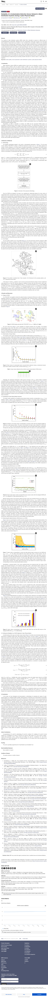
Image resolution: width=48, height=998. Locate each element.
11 (7, 92)
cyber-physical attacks (37, 59)
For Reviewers (27, 946)
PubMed (13, 763)
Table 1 (24, 337)
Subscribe (4, 984)
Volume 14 (12, 4)
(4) (46, 674)
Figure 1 (38, 144)
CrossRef (6, 763)
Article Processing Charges (6, 945)
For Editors (27, 948)
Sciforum (3, 959)
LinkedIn (26, 959)
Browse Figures (13, 32)
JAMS (2, 969)
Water (7, 4)
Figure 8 (5, 595)
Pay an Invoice (4, 946)
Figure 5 (11, 399)
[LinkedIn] (7, 868)
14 (28, 99)
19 (7, 112)
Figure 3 (8, 306)
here (10, 894)
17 (42, 110)
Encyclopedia (3, 967)
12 (30, 95)
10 (21, 87)
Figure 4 (19, 337)
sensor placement (16, 59)
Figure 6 (17, 469)
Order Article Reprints (40, 8)
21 (7, 243)
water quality (9, 59)
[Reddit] (13, 868)
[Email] (2, 868)
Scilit (10, 763)
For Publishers (27, 951)
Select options (4, 979)
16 (41, 110)
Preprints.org (3, 962)
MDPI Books (3, 961)
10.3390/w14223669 (23, 4)
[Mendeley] (15, 868)
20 (33, 119)
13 (21, 98)
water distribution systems (26, 59)
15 (40, 110)
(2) (46, 665)
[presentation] (37, 148)
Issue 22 (16, 4)
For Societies (27, 952)
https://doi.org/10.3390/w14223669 (19, 24)
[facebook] (9, 868)
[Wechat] (11, 868)
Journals (3, 4)
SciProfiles (3, 966)
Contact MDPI (3, 949)
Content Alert (25, 938)
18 (44, 110)
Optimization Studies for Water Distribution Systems (29, 30)
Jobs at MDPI (3, 951)
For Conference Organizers (30, 954)
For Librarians (27, 949)
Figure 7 (5, 519)
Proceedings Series (5, 970)
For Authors (27, 945)
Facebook (26, 961)
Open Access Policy (5, 948)
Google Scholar (43, 762)
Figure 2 (24, 240)
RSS (20, 938)
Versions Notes (22, 32)
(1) (46, 154)
